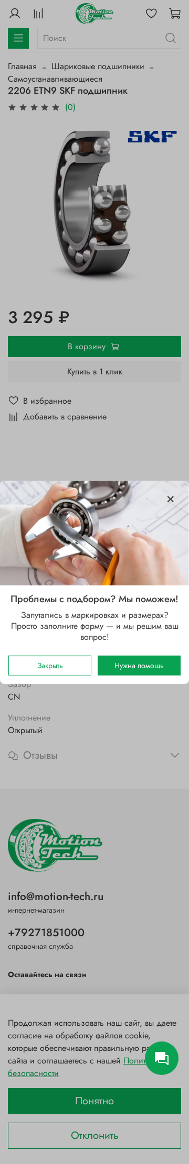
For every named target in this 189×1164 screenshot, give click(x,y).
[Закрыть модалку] (170, 499)
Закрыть (50, 665)
